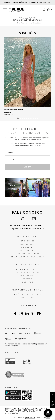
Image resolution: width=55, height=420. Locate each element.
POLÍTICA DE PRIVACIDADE (27, 294)
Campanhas (27, 247)
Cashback (27, 282)
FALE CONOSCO (27, 276)
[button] (5, 10)
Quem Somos (27, 241)
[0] (49, 9)
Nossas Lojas (27, 244)
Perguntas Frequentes (27, 269)
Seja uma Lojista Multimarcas (27, 257)
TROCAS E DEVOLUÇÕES (27, 272)
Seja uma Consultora (27, 254)
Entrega (27, 279)
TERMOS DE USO (27, 298)
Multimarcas (27, 250)
